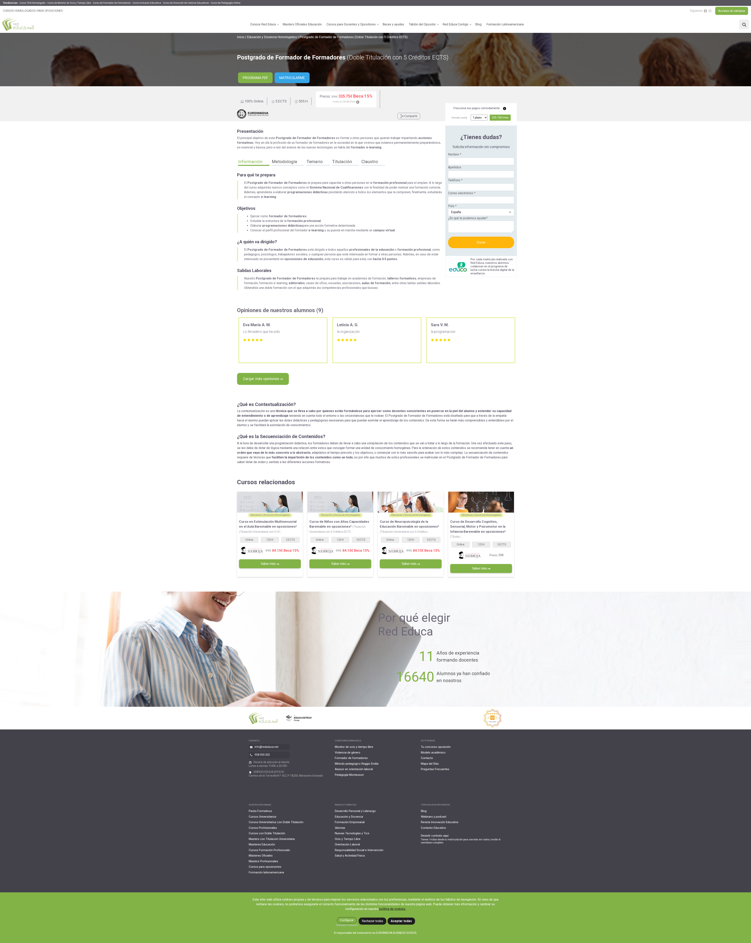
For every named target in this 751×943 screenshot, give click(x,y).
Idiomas (340, 828)
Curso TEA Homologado (32, 3)
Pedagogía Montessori (349, 775)
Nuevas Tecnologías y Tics (352, 833)
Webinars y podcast (433, 816)
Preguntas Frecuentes (435, 769)
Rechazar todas (372, 921)
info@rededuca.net (266, 746)
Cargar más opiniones (261, 378)
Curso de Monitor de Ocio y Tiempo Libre (69, 3)
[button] (253, 162)
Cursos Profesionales (263, 828)
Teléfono (455, 180)
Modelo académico (433, 752)
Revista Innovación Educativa (439, 822)
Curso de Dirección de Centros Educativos (186, 3)
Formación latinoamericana (266, 872)
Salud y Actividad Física (350, 855)
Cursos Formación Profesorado (269, 850)
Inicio (240, 37)
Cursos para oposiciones (265, 866)
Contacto (427, 758)
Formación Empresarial (350, 822)
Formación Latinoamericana (505, 24)
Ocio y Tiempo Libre (347, 839)
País (452, 206)
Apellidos (454, 167)
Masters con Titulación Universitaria (272, 839)
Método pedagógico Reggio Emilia (356, 763)
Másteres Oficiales (261, 855)
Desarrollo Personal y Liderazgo (355, 811)
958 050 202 (262, 754)
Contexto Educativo (433, 828)
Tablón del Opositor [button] (422, 24)
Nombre (454, 154)
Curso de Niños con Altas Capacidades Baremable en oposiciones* (339, 526)
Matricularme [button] (292, 78)
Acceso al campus (731, 11)
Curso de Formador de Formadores (112, 3)
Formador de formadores (351, 758)
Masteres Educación (262, 844)
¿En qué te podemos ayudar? (468, 218)
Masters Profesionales (263, 861)
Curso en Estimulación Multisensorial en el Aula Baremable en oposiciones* (268, 526)
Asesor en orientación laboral (354, 769)
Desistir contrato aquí (434, 835)
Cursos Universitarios (262, 816)
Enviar (481, 242)
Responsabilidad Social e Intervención (359, 850)
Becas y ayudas (393, 24)
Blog (478, 24)
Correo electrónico (461, 193)
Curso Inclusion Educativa (147, 3)
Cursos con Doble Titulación (267, 833)
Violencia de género (347, 752)
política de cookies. (392, 909)
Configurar (347, 920)
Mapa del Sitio (430, 763)
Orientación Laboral (347, 844)
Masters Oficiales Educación (302, 24)
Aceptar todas (401, 921)
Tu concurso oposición (436, 747)
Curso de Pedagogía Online (225, 3)
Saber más (268, 564)
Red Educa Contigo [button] (455, 24)
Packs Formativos (260, 811)
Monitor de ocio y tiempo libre (354, 747)
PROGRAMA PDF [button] (255, 78)
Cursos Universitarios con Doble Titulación (276, 822)
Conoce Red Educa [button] (263, 24)
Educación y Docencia (349, 816)
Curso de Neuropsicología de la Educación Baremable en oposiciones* (409, 526)
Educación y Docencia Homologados (272, 37)
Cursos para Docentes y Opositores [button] (351, 24)
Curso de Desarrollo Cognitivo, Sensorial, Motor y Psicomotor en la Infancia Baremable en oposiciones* (478, 529)
